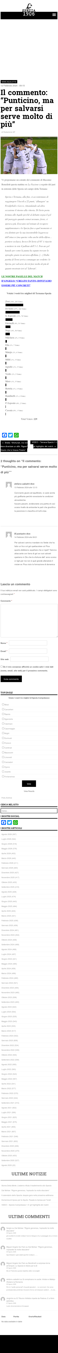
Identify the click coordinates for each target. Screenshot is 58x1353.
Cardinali (8, 747)
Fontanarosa (9, 776)
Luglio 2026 (6, 839)
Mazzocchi (8, 752)
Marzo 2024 (6, 973)
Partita (16, 1316)
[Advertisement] (29, 48)
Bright (6, 733)
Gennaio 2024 (7, 983)
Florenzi (7, 743)
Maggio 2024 (6, 963)
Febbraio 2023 (7, 1035)
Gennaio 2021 (7, 1141)
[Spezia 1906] (29, 16)
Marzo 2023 (6, 1031)
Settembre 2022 (7, 1059)
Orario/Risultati (35, 1316)
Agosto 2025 (6, 891)
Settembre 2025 (7, 887)
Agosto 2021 (6, 1107)
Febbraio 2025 (7, 920)
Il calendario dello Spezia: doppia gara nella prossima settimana (27, 1195)
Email (4, 651)
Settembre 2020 (7, 1160)
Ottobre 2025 (6, 882)
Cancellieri (8, 709)
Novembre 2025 (8, 877)
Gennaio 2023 (7, 1040)
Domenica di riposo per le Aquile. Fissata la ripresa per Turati (26, 1200)
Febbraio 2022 (7, 1093)
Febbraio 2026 (7, 863)
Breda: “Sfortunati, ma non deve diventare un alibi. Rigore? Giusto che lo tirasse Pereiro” (14, 446)
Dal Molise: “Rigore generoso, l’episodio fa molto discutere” (25, 1190)
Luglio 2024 (6, 954)
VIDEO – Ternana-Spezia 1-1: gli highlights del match (44, 444)
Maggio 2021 (6, 1122)
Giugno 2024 (6, 959)
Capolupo (8, 723)
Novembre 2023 (8, 992)
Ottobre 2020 (6, 1155)
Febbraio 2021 (7, 1136)
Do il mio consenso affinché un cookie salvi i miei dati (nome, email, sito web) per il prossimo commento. (27, 668)
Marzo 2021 (6, 1131)
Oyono (7, 767)
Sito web (5, 659)
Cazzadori (8, 762)
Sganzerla (8, 719)
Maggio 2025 (6, 906)
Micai (6, 704)
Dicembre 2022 (7, 1045)
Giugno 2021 (6, 1117)
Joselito (7, 771)
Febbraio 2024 (7, 978)
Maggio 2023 (6, 1021)
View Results (29, 791)
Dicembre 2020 (7, 1146)
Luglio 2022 (6, 1069)
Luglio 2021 (6, 1112)
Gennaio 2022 (7, 1098)
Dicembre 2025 (7, 872)
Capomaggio (9, 728)
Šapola (7, 714)
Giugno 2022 (6, 1074)
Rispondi (53, 518)
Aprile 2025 (6, 911)
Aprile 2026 (6, 853)
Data (3, 1316)
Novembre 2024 (8, 935)
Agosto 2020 (6, 1165)
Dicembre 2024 (7, 930)
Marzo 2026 (6, 858)
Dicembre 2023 (7, 987)
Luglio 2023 (6, 1011)
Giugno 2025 (6, 901)
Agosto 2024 (6, 949)
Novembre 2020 (8, 1150)
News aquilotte (9, 81)
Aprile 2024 (6, 968)
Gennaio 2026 (7, 867)
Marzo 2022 (6, 1088)
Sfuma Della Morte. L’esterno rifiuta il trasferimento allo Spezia (26, 1185)
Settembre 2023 (7, 1002)
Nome (4, 643)
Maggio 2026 (6, 848)
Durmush (8, 738)
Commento (6, 600)
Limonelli (8, 757)
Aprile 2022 (6, 1083)
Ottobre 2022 (6, 1055)
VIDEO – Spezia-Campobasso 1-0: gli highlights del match (25, 1204)
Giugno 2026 (6, 843)
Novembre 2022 (8, 1050)
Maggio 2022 (6, 1079)
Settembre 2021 (7, 1103)
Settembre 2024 (7, 944)
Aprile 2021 (6, 1126)
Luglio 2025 (6, 896)
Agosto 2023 (6, 1007)
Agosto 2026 (6, 834)
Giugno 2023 (6, 1016)
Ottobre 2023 (6, 997)
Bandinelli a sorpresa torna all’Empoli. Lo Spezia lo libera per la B (28, 1264)
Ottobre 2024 (6, 939)
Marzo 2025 (6, 915)
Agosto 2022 (6, 1064)
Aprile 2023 (6, 1026)
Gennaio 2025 (7, 925)
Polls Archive (6, 797)
